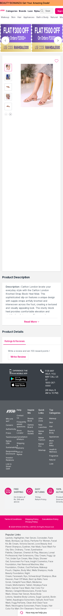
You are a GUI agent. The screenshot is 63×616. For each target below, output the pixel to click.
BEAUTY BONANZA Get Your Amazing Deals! (25, 2)
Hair (51, 426)
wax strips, (33, 558)
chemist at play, (31, 552)
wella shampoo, (39, 570)
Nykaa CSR (8, 442)
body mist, (26, 570)
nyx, (26, 576)
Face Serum (40, 608)
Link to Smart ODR (9, 466)
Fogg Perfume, (19, 602)
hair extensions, (26, 555)
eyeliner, (26, 546)
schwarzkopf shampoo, (40, 576)
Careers (9, 425)
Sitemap (42, 450)
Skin (51, 422)
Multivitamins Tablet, (22, 585)
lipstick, (9, 538)
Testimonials (11, 437)
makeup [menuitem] (5, 17)
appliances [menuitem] (28, 17)
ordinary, (19, 549)
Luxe (51, 464)
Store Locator (20, 431)
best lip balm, (35, 579)
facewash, (18, 576)
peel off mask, (21, 579)
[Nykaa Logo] (2, 10)
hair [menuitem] (19, 17)
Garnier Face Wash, (21, 588)
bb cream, (14, 543)
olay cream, (40, 555)
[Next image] (10, 114)
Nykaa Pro (41, 445)
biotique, (16, 540)
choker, (21, 567)
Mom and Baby (51, 443)
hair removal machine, (28, 564)
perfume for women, (40, 540)
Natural (52, 460)
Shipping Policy (32, 519)
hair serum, (30, 538)
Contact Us (20, 416)
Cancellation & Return (22, 438)
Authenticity (11, 429)
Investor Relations (10, 459)
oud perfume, (32, 567)
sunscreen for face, (20, 561)
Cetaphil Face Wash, (22, 582)
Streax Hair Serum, (21, 594)
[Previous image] (6, 114)
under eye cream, (19, 558)
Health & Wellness (53, 450)
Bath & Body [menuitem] (42, 17)
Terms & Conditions (13, 519)
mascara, (43, 552)
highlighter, (19, 538)
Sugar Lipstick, (43, 597)
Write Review (18, 356)
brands (22, 11)
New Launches (42, 426)
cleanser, (18, 552)
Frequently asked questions (21, 424)
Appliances (54, 437)
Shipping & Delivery (20, 445)
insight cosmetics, (39, 561)
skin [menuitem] (13, 17)
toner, (27, 549)
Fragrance (53, 456)
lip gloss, (25, 540)
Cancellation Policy (50, 519)
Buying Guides (31, 432)
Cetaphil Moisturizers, (24, 591)
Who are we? (9, 420)
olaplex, (17, 570)
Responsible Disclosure (11, 452)
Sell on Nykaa (20, 453)
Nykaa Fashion (41, 438)
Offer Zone (40, 419)
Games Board (31, 426)
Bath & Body (52, 431)
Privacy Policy (31, 522)
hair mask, (36, 546)
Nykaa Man (41, 432)
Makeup (52, 418)
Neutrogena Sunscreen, (23, 605)
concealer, (42, 538)
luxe (30, 11)
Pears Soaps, (41, 605)
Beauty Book (31, 419)
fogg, (49, 555)
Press (8, 433)
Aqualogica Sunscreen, (24, 599)
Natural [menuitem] (54, 17)
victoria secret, (26, 543)
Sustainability (11, 447)
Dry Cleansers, (27, 608)
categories (11, 11)
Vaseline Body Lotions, (24, 597)
